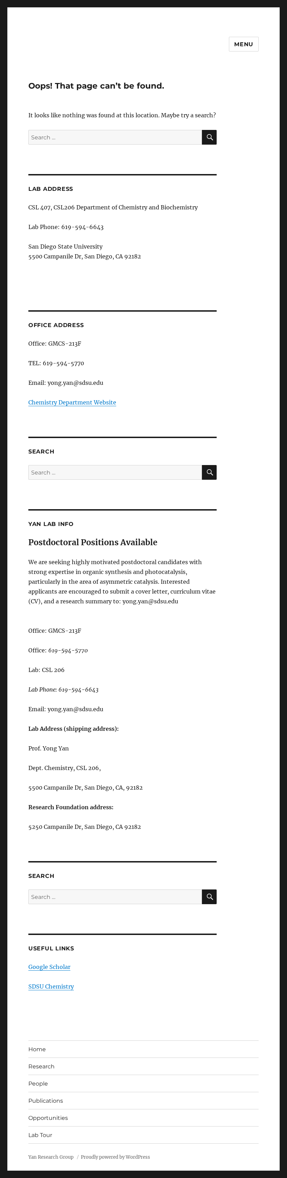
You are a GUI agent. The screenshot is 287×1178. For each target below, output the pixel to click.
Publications (45, 1100)
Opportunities (48, 1118)
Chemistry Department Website (72, 402)
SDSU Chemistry (51, 986)
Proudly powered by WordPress (115, 1157)
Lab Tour (40, 1135)
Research (41, 1066)
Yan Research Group (51, 1157)
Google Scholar (49, 966)
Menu (243, 44)
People (38, 1083)
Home (37, 1049)
